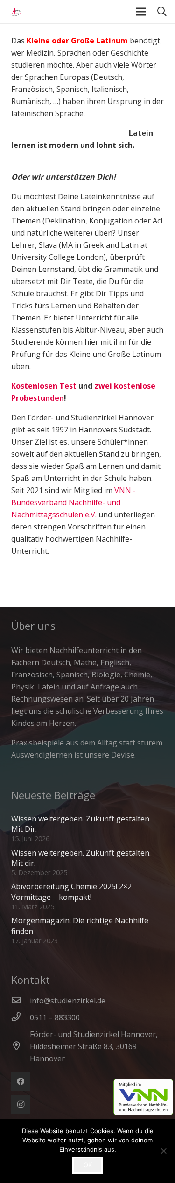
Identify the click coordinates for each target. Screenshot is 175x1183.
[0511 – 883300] (20, 1017)
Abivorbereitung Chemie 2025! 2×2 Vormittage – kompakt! (71, 891)
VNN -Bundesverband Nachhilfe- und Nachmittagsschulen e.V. (73, 502)
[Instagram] (20, 1104)
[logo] (14, 11)
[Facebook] (20, 1081)
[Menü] (141, 11)
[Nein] (163, 1150)
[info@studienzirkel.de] (20, 1001)
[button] (162, 11)
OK (88, 1165)
